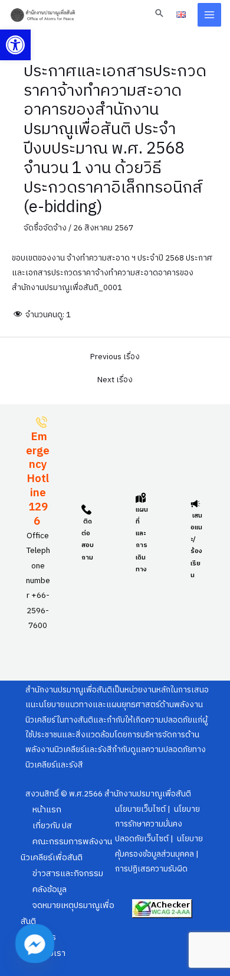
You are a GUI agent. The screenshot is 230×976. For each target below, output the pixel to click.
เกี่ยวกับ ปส (52, 826)
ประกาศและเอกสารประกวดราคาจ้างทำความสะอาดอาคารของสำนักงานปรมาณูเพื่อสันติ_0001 (112, 273)
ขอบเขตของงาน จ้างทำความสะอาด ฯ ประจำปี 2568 (98, 258)
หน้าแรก (46, 810)
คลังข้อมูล (49, 890)
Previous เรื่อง (115, 357)
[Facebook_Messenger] (34, 943)
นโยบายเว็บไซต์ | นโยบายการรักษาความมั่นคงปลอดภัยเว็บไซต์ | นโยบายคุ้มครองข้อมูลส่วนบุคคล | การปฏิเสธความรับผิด (159, 839)
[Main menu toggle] (210, 15)
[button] (15, 45)
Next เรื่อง (115, 380)
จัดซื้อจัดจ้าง (45, 228)
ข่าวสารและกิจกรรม (67, 874)
